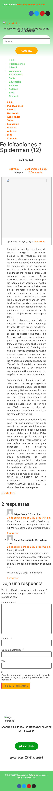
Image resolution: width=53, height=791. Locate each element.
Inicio (12, 60)
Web (3, 661)
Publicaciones (17, 64)
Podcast (13, 85)
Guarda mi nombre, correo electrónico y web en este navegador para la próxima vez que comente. (25, 677)
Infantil (13, 67)
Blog (11, 92)
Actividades (15, 74)
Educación (15, 81)
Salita (12, 78)
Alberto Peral (40, 241)
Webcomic (15, 71)
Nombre (6, 638)
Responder (13, 533)
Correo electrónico (12, 650)
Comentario (8, 602)
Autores (13, 89)
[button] (26, 100)
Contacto (14, 96)
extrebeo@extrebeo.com (31, 4)
